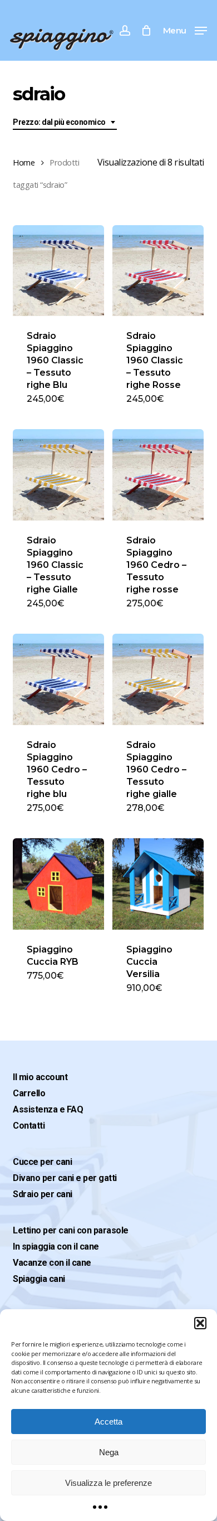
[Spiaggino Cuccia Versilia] (158, 884)
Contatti (29, 1125)
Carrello (29, 1093)
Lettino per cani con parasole (71, 1230)
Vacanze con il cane (52, 1262)
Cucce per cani (42, 1161)
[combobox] (65, 122)
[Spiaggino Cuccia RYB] (58, 884)
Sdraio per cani (42, 1194)
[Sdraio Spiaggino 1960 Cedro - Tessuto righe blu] (58, 679)
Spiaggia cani (39, 1279)
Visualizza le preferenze (108, 1483)
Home (23, 162)
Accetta (108, 1421)
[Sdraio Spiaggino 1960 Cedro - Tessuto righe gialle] (158, 679)
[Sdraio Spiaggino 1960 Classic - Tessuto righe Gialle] (58, 475)
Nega (109, 1452)
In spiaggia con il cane (56, 1246)
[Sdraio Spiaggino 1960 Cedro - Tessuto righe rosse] (158, 475)
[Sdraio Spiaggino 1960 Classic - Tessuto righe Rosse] (158, 271)
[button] (200, 1323)
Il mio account (40, 1077)
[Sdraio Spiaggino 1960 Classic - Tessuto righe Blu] (58, 271)
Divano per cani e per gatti (65, 1178)
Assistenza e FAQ (48, 1109)
